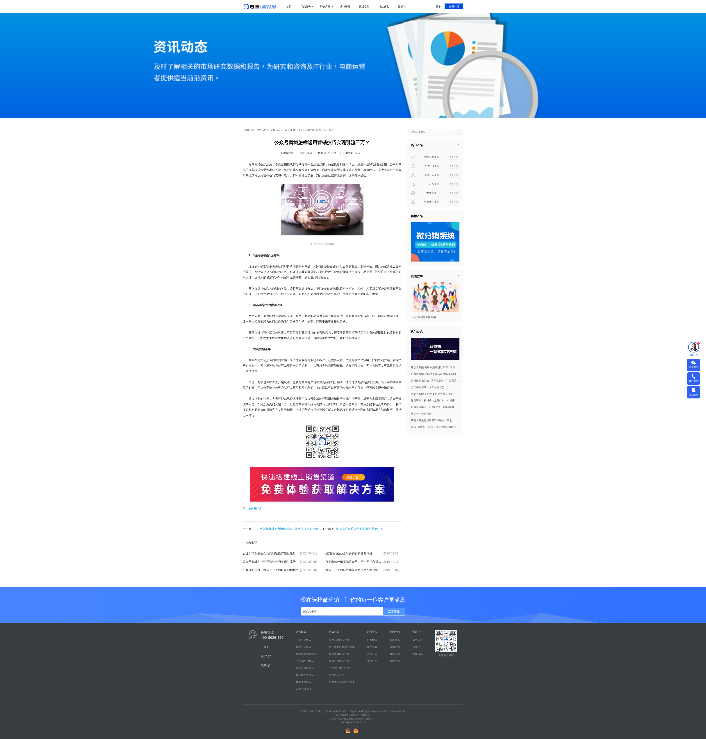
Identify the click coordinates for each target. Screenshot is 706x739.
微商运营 (395, 653)
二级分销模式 (303, 639)
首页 (288, 6)
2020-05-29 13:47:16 (329, 152)
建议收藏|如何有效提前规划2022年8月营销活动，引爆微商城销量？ (435, 367)
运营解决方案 (336, 674)
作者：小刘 (305, 152)
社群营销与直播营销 (424, 317)
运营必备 (372, 653)
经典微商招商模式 (306, 653)
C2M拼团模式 (304, 688)
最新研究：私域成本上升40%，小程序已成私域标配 (435, 400)
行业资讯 (384, 6)
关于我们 (266, 656)
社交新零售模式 (305, 674)
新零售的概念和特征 (422, 413)
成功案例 (345, 6)
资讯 (266, 130)
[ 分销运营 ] (287, 152)
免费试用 (454, 6)
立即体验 (394, 611)
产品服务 (306, 6)
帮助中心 (417, 646)
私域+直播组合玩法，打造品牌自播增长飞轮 (435, 426)
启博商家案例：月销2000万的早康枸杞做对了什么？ (435, 407)
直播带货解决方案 (339, 660)
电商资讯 (395, 639)
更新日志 (417, 653)
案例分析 (372, 660)
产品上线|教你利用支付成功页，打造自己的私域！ (435, 393)
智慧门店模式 (303, 646)
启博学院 (372, 639)
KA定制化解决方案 (339, 667)
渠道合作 (364, 6)
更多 (400, 6)
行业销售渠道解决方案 (342, 681)
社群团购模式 (303, 681)
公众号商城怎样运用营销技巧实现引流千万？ (308, 130)
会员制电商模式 (305, 667)
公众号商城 (254, 508)
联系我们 (266, 665)
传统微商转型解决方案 (342, 646)
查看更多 (453, 157)
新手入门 (417, 639)
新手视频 (372, 646)
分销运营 (275, 130)
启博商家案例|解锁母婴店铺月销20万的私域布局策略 (435, 374)
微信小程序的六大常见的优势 (427, 387)
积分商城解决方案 (339, 653)
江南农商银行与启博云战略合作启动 (431, 420)
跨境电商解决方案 (339, 639)
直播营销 (395, 660)
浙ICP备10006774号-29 (353, 722)
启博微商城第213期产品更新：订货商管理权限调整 (435, 380)
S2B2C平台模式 (305, 660)
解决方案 (325, 6)
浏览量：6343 (353, 152)
